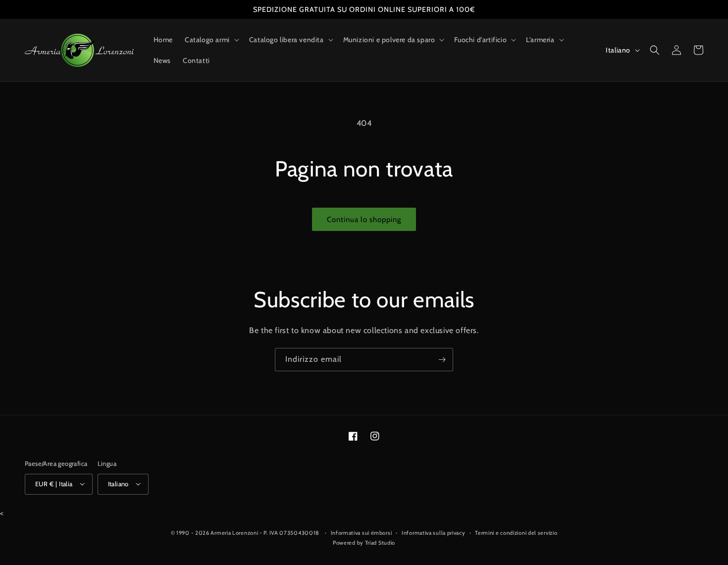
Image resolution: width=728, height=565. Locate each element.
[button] (211, 39)
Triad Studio (380, 542)
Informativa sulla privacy (434, 532)
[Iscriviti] (442, 359)
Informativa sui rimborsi (361, 532)
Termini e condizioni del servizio (516, 532)
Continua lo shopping (364, 219)
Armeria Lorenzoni (234, 532)
